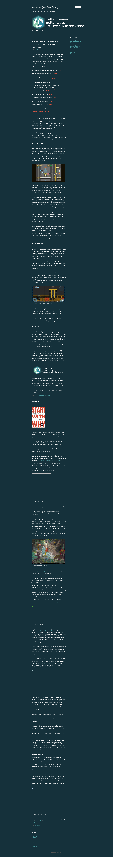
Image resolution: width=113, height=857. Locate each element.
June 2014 (33, 838)
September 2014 (34, 837)
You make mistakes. (36, 707)
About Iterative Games (41, 33)
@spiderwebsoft (44, 460)
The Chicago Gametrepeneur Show (55, 33)
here (58, 602)
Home (33, 33)
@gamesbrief (57, 460)
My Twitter (72, 53)
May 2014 (33, 840)
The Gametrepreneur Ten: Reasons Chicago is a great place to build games (75, 46)
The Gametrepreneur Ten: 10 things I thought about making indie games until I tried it (75, 40)
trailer (40, 531)
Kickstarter (48, 395)
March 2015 (34, 833)
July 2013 (33, 842)
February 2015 (34, 835)
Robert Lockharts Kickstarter (42, 571)
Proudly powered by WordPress (56, 852)
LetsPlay (59, 309)
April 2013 (33, 843)
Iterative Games (43, 395)
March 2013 (34, 845)
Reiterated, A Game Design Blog (44, 7)
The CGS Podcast (73, 54)
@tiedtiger (51, 460)
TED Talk (47, 431)
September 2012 (34, 846)
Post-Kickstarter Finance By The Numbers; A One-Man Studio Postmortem (45, 44)
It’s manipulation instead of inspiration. (48, 630)
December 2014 (34, 836)
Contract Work (37, 395)
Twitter (33, 822)
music (50, 531)
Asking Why (36, 402)
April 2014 (33, 841)
